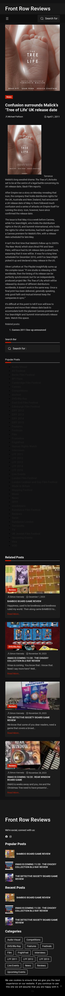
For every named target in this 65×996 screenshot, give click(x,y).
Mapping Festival (22, 490)
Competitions (20, 390)
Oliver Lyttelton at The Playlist (20, 266)
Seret (15, 517)
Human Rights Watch (24, 446)
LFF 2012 (17, 458)
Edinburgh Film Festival (26, 406)
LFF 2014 (17, 466)
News (9, 97)
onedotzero (19, 506)
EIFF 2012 (18, 410)
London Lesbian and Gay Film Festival (34, 482)
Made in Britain (21, 486)
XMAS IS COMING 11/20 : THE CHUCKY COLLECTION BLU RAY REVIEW (27, 659)
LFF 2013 (17, 462)
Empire (14, 192)
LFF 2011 (17, 454)
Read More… (13, 614)
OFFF (15, 502)
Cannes (16, 386)
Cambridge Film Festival (26, 382)
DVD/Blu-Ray (19, 398)
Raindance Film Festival (26, 509)
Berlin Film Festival (23, 374)
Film (14, 434)
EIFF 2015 (18, 422)
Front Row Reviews (27, 8)
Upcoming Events (22, 537)
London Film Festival (24, 478)
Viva (14, 541)
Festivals (17, 430)
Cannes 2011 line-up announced (29, 330)
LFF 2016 (17, 470)
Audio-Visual (19, 366)
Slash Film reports (31, 186)
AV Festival (18, 370)
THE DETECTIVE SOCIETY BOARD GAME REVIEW (28, 719)
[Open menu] (7, 19)
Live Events (19, 474)
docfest (16, 394)
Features (17, 426)
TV (13, 529)
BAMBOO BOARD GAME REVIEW (24, 601)
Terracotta (18, 525)
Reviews (17, 513)
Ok (32, 991)
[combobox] (49, 18)
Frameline (18, 438)
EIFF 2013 (18, 414)
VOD (14, 545)
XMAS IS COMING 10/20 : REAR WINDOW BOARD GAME (28, 778)
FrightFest (18, 442)
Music (15, 494)
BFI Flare (17, 378)
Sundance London (23, 521)
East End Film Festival (25, 402)
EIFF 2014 (18, 418)
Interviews (18, 450)
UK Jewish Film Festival (26, 533)
